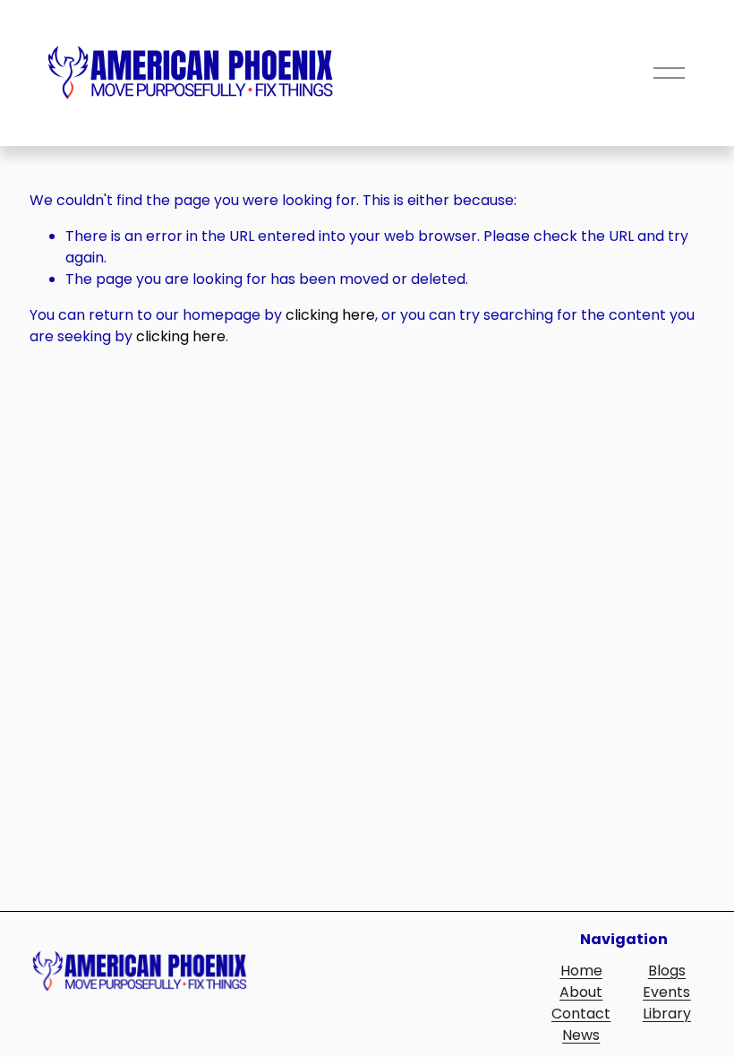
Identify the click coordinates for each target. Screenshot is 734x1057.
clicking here (330, 315)
